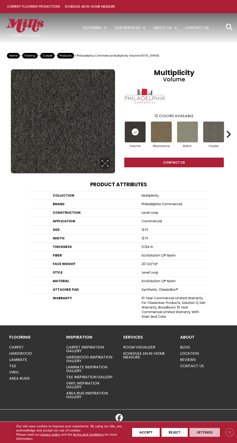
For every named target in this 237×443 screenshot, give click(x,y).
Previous (119, 127)
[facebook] (119, 417)
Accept (146, 432)
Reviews (188, 359)
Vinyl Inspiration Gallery (82, 385)
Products (65, 56)
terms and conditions (88, 434)
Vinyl (14, 372)
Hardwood (20, 353)
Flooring (30, 56)
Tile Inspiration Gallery (89, 377)
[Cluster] (213, 132)
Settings (205, 432)
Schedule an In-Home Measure (90, 6)
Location (189, 353)
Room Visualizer (139, 347)
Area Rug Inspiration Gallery (87, 395)
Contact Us (174, 162)
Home (13, 56)
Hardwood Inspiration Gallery (89, 359)
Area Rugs (19, 378)
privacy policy (50, 434)
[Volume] (135, 132)
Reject (175, 432)
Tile (12, 366)
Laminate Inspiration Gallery (86, 368)
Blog (185, 347)
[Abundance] (161, 132)
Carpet (47, 56)
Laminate (18, 359)
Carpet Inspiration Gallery (85, 349)
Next (228, 127)
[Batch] (187, 132)
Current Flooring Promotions (33, 6)
